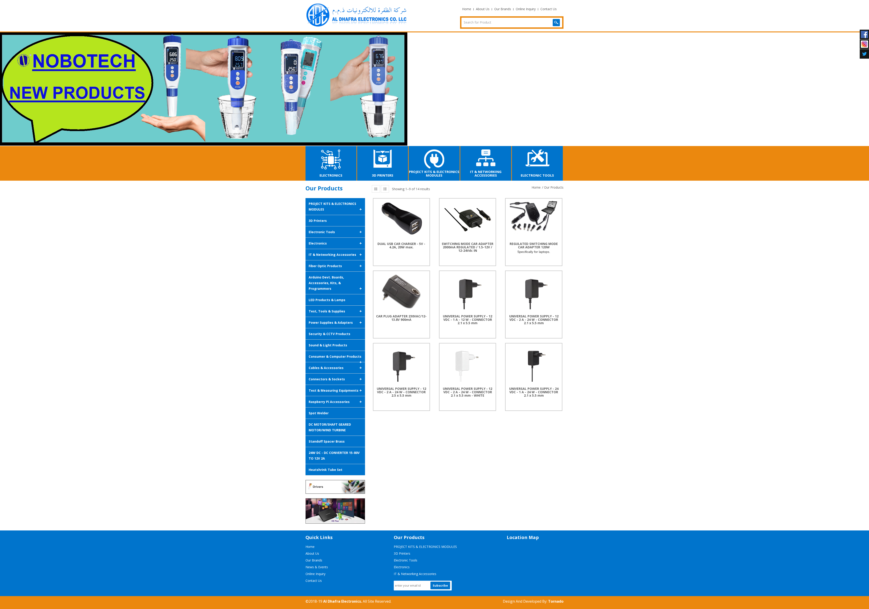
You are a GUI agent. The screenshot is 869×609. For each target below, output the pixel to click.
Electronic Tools (335, 232)
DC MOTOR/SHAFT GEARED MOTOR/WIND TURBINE (330, 427)
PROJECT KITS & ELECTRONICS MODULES (335, 206)
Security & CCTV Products (329, 334)
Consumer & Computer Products (335, 358)
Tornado (555, 601)
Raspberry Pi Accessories (335, 401)
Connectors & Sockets (335, 379)
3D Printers (318, 220)
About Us (482, 9)
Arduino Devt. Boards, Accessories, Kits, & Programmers (335, 283)
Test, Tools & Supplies (335, 311)
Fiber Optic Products (335, 266)
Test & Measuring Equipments (335, 390)
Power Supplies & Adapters (335, 322)
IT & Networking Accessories (335, 254)
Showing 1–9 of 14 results (411, 189)
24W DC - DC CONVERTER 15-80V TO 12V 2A (334, 455)
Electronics (335, 243)
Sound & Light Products (328, 345)
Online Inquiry (526, 9)
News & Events (317, 567)
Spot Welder (319, 413)
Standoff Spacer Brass (327, 441)
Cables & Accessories (335, 367)
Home (466, 9)
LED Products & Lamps (327, 300)
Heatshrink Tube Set (325, 470)
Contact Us (548, 9)
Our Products (553, 187)
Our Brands (502, 9)
